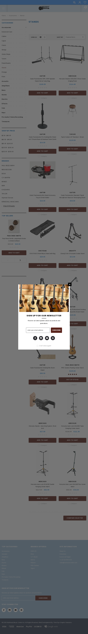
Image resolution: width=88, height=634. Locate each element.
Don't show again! (45, 346)
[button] (70, 284)
